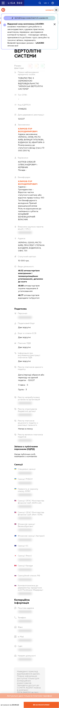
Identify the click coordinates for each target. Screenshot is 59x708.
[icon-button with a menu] (56, 10)
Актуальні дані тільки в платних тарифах (29, 696)
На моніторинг (42, 705)
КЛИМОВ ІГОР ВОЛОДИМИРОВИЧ (27, 130)
